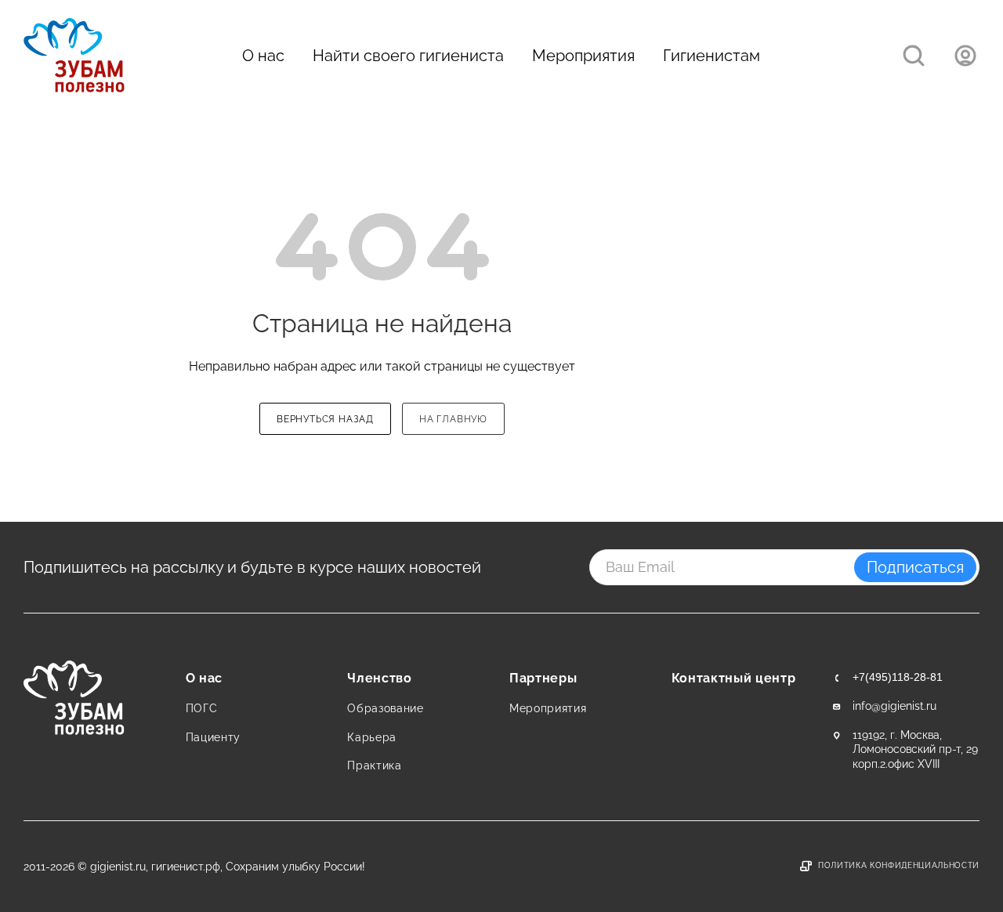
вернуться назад (325, 419)
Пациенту (213, 737)
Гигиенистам (711, 55)
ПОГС (202, 708)
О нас (263, 55)
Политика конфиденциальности (898, 865)
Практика (374, 765)
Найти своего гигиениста (408, 55)
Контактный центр (734, 678)
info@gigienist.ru (894, 706)
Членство (379, 678)
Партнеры (543, 678)
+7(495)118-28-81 (898, 677)
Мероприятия (583, 55)
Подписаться (915, 567)
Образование (385, 708)
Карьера (371, 737)
